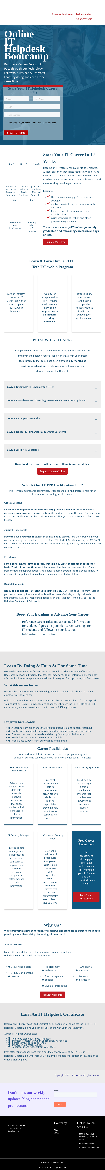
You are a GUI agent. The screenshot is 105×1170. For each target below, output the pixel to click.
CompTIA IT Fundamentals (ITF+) (30, 386)
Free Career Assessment (86, 897)
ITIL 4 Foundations (23, 449)
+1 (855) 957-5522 (86, 1143)
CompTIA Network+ (23, 418)
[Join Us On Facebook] (10, 1149)
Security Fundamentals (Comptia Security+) (36, 431)
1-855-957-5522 (84, 19)
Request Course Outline (52, 471)
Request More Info (56, 241)
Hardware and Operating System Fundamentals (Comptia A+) (46, 400)
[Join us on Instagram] (17, 1149)
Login (56, 1132)
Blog (56, 1130)
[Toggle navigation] (92, 5)
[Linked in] (23, 1149)
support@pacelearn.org (89, 1147)
